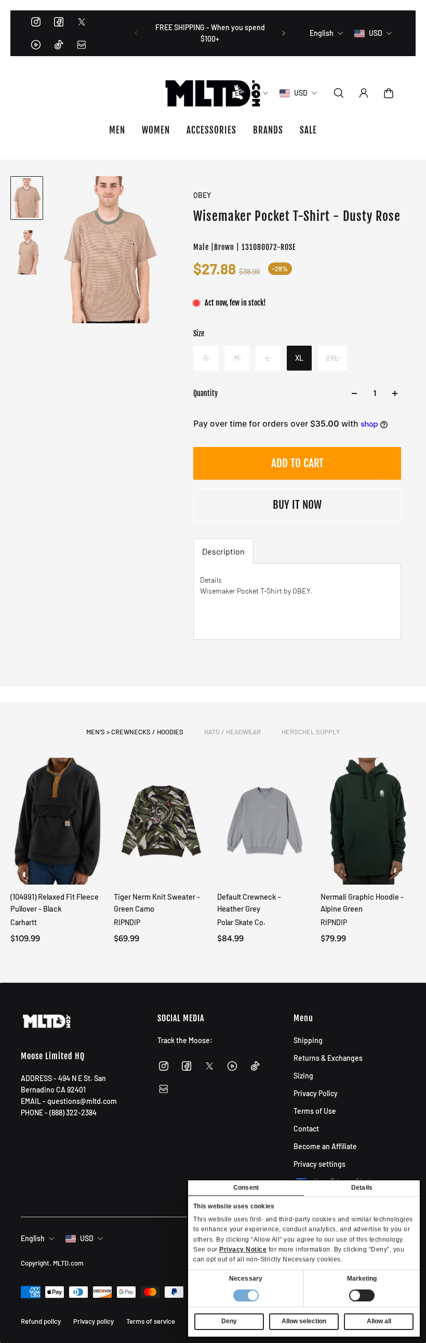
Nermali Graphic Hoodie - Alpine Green (362, 902)
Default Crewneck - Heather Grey (249, 902)
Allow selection (304, 1321)
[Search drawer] (338, 93)
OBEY (202, 195)
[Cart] (388, 93)
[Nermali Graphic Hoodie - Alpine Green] (368, 821)
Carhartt (23, 922)
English (33, 1238)
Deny (229, 1321)
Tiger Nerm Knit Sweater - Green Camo (157, 902)
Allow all (379, 1321)
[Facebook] (58, 21)
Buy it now (297, 504)
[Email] (81, 44)
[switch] (362, 1295)
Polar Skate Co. (241, 922)
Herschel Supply (311, 732)
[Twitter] (81, 21)
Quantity (205, 393)
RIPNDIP (127, 922)
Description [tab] (223, 551)
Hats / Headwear (232, 732)
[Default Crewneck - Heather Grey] (264, 821)
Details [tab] (361, 1187)
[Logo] (213, 93)
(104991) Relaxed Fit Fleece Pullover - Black (54, 902)
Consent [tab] (246, 1187)
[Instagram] (35, 21)
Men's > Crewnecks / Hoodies (134, 732)
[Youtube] (35, 44)
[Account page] (363, 93)
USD (87, 1238)
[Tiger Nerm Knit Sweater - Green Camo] (161, 821)
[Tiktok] (58, 44)
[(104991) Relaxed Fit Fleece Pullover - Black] (57, 821)
